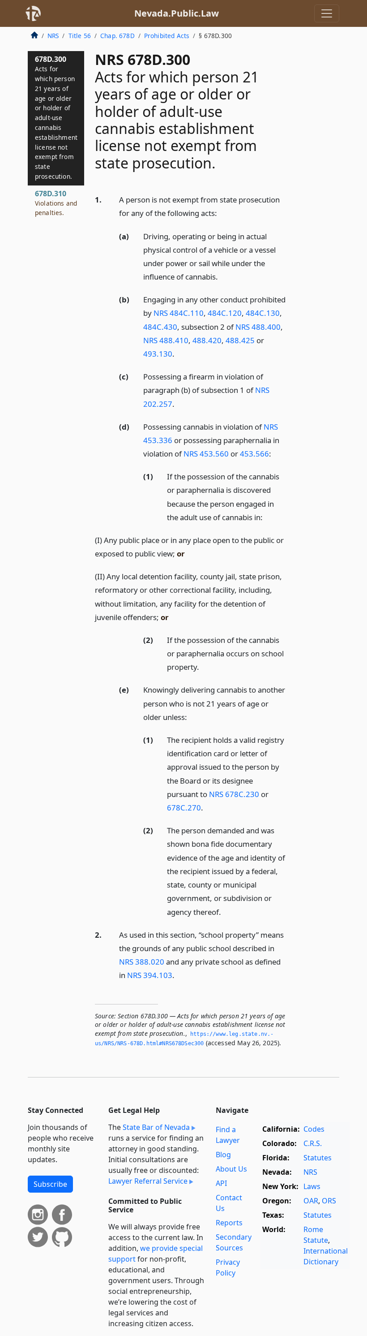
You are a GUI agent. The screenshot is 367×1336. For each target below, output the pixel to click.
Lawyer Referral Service (148, 1181)
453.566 (254, 453)
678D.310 (56, 203)
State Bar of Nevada (156, 1127)
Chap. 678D (117, 35)
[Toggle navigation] (326, 13)
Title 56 (79, 35)
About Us (231, 1169)
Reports (229, 1223)
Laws (311, 1186)
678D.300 (56, 117)
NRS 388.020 (141, 962)
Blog (223, 1154)
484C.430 (160, 327)
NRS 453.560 (206, 453)
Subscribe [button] (50, 1184)
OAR (310, 1201)
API (221, 1183)
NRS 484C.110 (179, 313)
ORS (329, 1201)
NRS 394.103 (149, 975)
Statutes (317, 1158)
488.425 (240, 340)
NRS (53, 35)
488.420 (207, 340)
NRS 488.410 (165, 340)
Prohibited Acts (166, 35)
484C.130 (263, 313)
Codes (313, 1129)
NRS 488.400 (258, 327)
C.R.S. (312, 1143)
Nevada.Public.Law (176, 13)
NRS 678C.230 (234, 794)
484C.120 (225, 313)
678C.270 (184, 807)
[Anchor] (222, 212)
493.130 (157, 354)
